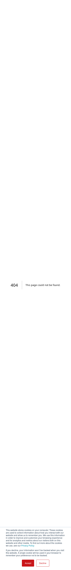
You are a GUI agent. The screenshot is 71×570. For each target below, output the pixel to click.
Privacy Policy (27, 545)
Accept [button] (28, 563)
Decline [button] (42, 563)
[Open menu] (64, 4)
